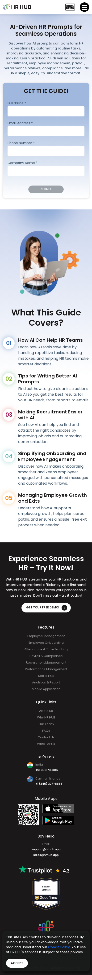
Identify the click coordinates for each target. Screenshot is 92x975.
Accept (17, 963)
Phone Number (21, 142)
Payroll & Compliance (46, 656)
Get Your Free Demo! (42, 607)
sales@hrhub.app (46, 855)
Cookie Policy (59, 947)
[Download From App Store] (58, 808)
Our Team (46, 724)
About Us (46, 711)
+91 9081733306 (46, 770)
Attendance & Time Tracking (46, 649)
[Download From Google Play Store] (58, 820)
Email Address (20, 122)
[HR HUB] (46, 927)
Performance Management (46, 669)
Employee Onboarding (46, 642)
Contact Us (46, 737)
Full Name (17, 103)
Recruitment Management (46, 662)
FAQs (46, 730)
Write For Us (46, 744)
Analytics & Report (46, 682)
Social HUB (46, 676)
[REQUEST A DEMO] (70, 7)
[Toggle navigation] (84, 7)
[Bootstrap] (17, 7)
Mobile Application (46, 689)
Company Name (23, 162)
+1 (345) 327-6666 (49, 784)
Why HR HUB (46, 717)
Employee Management (46, 636)
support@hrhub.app (46, 849)
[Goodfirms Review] (46, 893)
